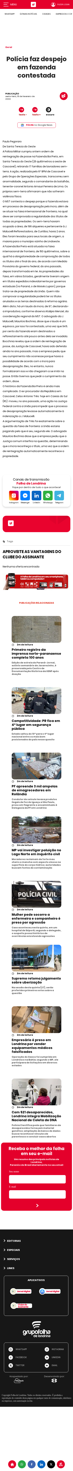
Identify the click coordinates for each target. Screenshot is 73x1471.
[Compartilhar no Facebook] (32, 1464)
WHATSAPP (10, 13)
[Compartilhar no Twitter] (51, 1464)
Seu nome (14, 1171)
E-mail (12, 1186)
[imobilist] (12, 1464)
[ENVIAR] (37, 1205)
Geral (8, 47)
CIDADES (46, 13)
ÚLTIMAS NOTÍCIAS (28, 13)
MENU (13, 4)
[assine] (61, 1464)
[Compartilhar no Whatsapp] (22, 1464)
